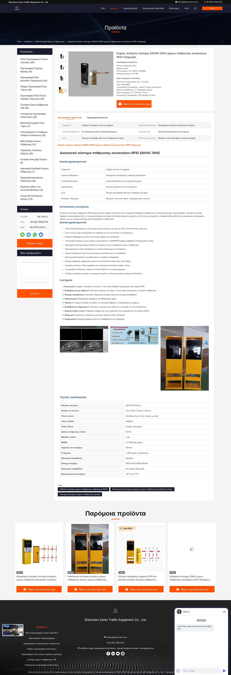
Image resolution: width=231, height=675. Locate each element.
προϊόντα (28, 41)
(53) (33, 79)
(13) (30, 143)
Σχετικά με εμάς (130, 8)
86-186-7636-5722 (214, 2)
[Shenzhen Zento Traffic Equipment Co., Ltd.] (17, 8)
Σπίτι (103, 8)
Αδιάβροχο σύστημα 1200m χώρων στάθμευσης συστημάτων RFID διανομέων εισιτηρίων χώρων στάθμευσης (138, 578)
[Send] (224, 671)
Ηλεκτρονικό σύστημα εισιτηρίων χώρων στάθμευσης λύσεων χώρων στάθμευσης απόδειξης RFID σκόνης (35, 578)
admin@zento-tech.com (188, 2)
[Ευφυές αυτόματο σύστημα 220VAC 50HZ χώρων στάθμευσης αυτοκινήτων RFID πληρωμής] (90, 73)
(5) (31, 197)
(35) (31, 70)
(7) (32, 124)
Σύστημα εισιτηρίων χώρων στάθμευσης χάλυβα (80, 494)
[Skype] (28, 234)
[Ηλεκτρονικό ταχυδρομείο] (41, 234)
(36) (33, 88)
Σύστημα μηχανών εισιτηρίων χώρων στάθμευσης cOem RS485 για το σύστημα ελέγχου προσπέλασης (189, 578)
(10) (31, 179)
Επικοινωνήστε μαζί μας (153, 8)
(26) (33, 133)
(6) (33, 161)
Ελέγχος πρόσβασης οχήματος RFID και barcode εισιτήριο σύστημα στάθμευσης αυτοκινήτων (87, 578)
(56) (34, 61)
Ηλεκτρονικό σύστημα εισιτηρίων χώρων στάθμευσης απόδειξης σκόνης (142, 489)
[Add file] (178, 671)
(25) (34, 106)
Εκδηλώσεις (174, 8)
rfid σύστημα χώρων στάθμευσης (50, 41)
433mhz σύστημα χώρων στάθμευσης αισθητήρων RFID (83, 489)
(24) (33, 115)
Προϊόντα (114, 8)
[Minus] (224, 611)
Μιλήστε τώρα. (35, 243)
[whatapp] (35, 234)
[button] (63, 93)
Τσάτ (212, 8)
